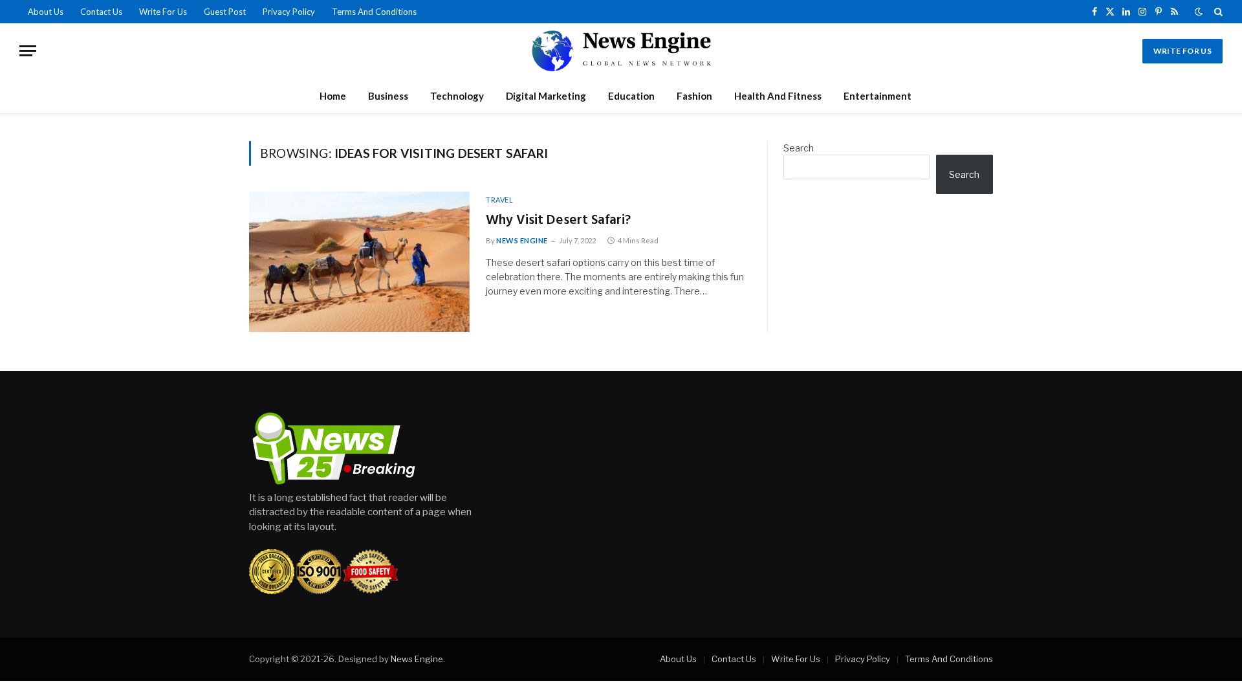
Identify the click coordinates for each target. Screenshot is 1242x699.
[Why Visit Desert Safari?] (359, 262)
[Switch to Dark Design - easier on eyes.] (1199, 11)
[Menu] (27, 50)
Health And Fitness (778, 96)
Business (388, 96)
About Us (45, 11)
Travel (499, 199)
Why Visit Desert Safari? (558, 221)
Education (631, 96)
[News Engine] (621, 50)
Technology (457, 96)
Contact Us (101, 11)
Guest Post (225, 11)
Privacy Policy (289, 11)
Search (798, 147)
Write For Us (163, 11)
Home (333, 96)
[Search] (1217, 11)
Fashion (694, 96)
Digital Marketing (546, 96)
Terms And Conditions (374, 11)
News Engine (522, 240)
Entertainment (877, 96)
